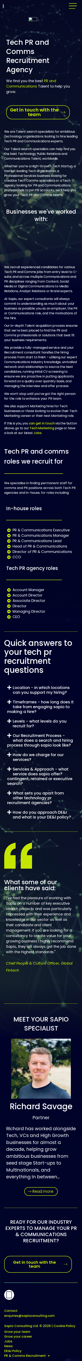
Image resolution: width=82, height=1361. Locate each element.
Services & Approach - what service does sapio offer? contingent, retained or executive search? (39, 776)
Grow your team (17, 1331)
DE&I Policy (12, 1351)
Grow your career (18, 1336)
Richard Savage (41, 1106)
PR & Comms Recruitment (25, 1355)
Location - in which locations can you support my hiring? (41, 690)
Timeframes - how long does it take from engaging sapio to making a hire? (40, 706)
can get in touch (42, 423)
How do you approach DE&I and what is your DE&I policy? (42, 814)
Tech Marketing (42, 428)
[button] (73, 6)
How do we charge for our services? (38, 757)
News (8, 1346)
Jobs (37, 433)
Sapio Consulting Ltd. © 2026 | (39, 1326)
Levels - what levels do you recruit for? (40, 723)
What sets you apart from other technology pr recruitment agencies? (35, 797)
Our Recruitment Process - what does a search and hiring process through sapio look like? (40, 740)
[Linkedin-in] (9, 1295)
